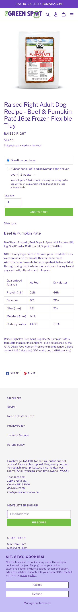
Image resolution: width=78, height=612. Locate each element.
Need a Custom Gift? (20, 416)
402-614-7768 (16, 488)
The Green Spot (16, 476)
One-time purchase (23, 160)
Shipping (9, 145)
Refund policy (16, 444)
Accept (37, 584)
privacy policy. (28, 575)
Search (11, 406)
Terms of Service (18, 435)
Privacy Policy (16, 425)
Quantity (10, 195)
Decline (37, 594)
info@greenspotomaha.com (23, 492)
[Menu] (72, 15)
